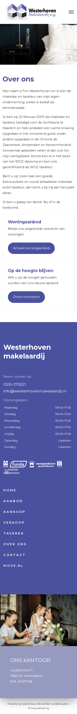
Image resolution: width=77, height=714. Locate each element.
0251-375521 (14, 384)
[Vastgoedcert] (42, 464)
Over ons (15, 544)
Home (9, 490)
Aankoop (14, 512)
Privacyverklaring (38, 708)
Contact (14, 555)
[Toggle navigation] (71, 12)
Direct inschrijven (26, 297)
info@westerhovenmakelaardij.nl (34, 391)
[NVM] (5, 464)
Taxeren (13, 533)
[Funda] (18, 464)
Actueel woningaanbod (31, 248)
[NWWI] (11, 470)
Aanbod (13, 501)
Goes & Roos (28, 703)
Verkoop (14, 523)
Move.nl (13, 566)
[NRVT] (59, 464)
